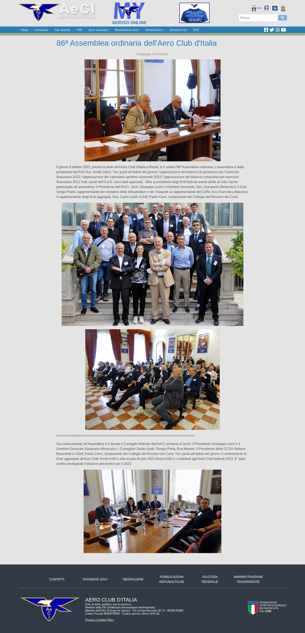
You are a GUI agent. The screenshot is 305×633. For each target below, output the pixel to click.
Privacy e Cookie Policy (99, 619)
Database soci (95, 579)
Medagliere (133, 579)
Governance (41, 29)
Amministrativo (154, 29)
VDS (79, 29)
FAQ (196, 29)
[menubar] (110, 30)
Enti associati (62, 29)
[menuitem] (24, 30)
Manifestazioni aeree (127, 29)
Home (24, 29)
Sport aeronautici (98, 29)
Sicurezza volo (178, 29)
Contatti (56, 579)
